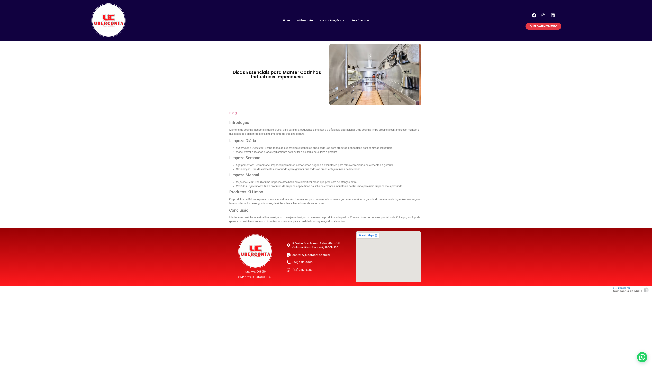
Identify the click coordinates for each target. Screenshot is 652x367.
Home (286, 20)
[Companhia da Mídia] (631, 290)
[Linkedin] (553, 15)
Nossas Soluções (330, 20)
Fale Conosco (360, 20)
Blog (233, 112)
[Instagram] (543, 15)
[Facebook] (534, 15)
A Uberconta (305, 20)
